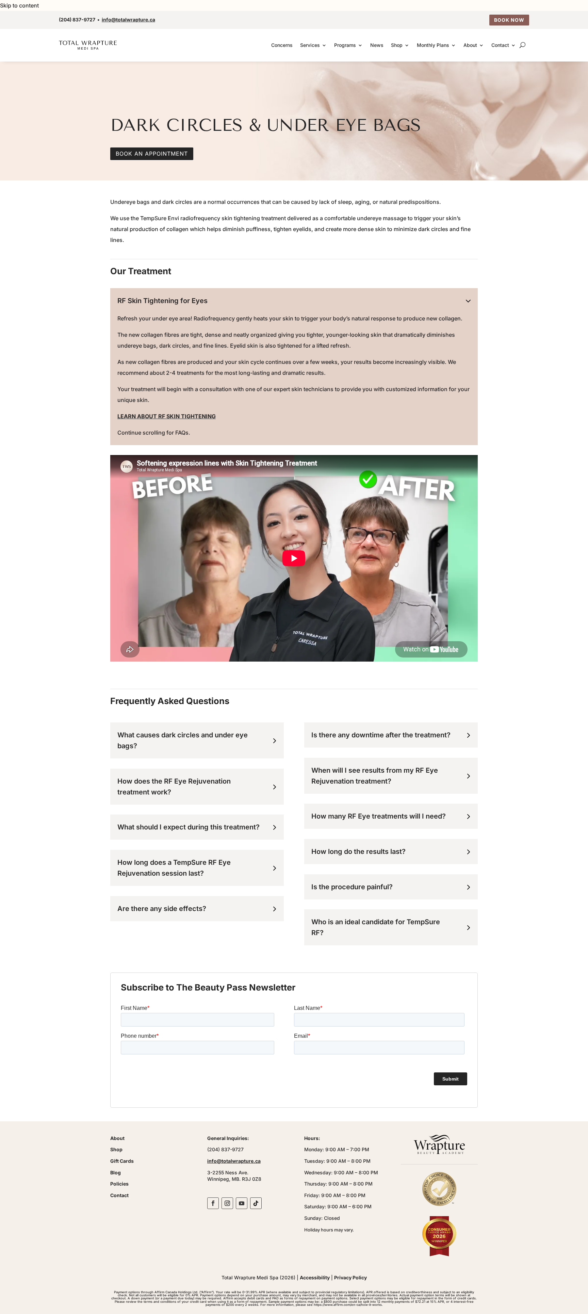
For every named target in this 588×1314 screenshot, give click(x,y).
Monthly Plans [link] (433, 45)
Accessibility (315, 1277)
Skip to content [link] (19, 5)
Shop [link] (397, 45)
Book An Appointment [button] (152, 153)
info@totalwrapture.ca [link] (234, 1161)
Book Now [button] (509, 20)
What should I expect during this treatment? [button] (188, 827)
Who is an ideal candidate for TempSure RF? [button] (375, 927)
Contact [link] (500, 45)
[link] (88, 45)
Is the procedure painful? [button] (352, 887)
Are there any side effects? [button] (161, 909)
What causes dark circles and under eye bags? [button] (182, 740)
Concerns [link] (282, 45)
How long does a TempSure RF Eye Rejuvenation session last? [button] (174, 867)
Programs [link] (345, 45)
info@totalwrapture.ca (128, 19)
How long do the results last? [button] (358, 851)
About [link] (470, 45)
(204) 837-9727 (77, 19)
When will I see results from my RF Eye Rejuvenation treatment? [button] (374, 775)
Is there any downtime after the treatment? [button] (381, 735)
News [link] (376, 45)
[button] (213, 1203)
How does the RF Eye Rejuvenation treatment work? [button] (174, 786)
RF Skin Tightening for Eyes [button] (162, 301)
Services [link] (310, 45)
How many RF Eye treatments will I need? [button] (378, 816)
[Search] (522, 45)
